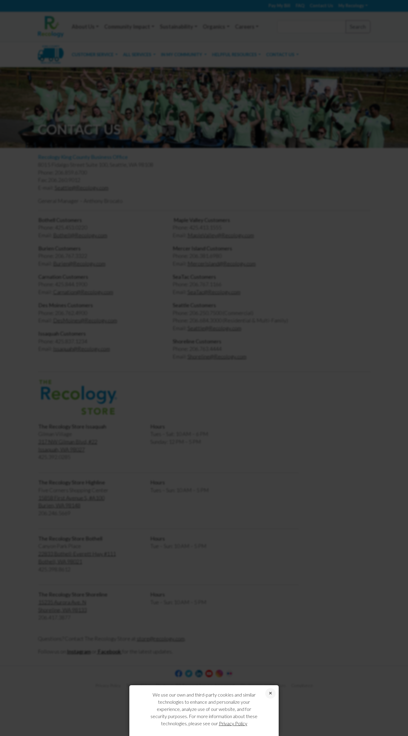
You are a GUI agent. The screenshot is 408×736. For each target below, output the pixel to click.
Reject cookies (270, 693)
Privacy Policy (233, 723)
